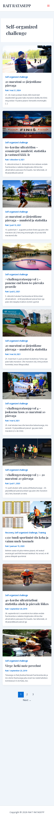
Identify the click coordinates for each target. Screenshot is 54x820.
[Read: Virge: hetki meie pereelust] (27, 643)
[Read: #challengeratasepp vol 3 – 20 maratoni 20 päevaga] (27, 452)
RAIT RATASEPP (17, 5)
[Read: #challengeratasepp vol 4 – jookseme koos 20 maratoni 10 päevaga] (27, 385)
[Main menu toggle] (48, 5)
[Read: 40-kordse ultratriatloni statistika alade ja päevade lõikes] (27, 577)
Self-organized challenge (16, 77)
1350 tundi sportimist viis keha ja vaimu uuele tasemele (26, 539)
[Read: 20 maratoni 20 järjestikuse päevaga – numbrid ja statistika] (27, 193)
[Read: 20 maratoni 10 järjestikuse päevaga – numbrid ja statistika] (27, 323)
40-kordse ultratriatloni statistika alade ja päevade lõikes (27, 602)
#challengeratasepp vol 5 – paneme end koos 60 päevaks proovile (24, 283)
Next (27, 700)
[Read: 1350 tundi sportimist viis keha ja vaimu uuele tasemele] (27, 514)
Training (42, 532)
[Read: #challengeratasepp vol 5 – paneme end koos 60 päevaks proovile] (27, 256)
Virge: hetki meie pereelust (23, 666)
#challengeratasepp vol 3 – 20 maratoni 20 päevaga (25, 476)
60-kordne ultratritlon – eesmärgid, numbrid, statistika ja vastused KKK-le (25, 151)
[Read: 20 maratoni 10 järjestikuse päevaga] (27, 59)
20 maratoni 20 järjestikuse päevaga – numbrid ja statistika (26, 218)
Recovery (9, 532)
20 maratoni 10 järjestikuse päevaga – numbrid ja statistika (26, 347)
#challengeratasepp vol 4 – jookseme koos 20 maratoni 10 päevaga (25, 412)
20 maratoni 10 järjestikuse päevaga (23, 83)
